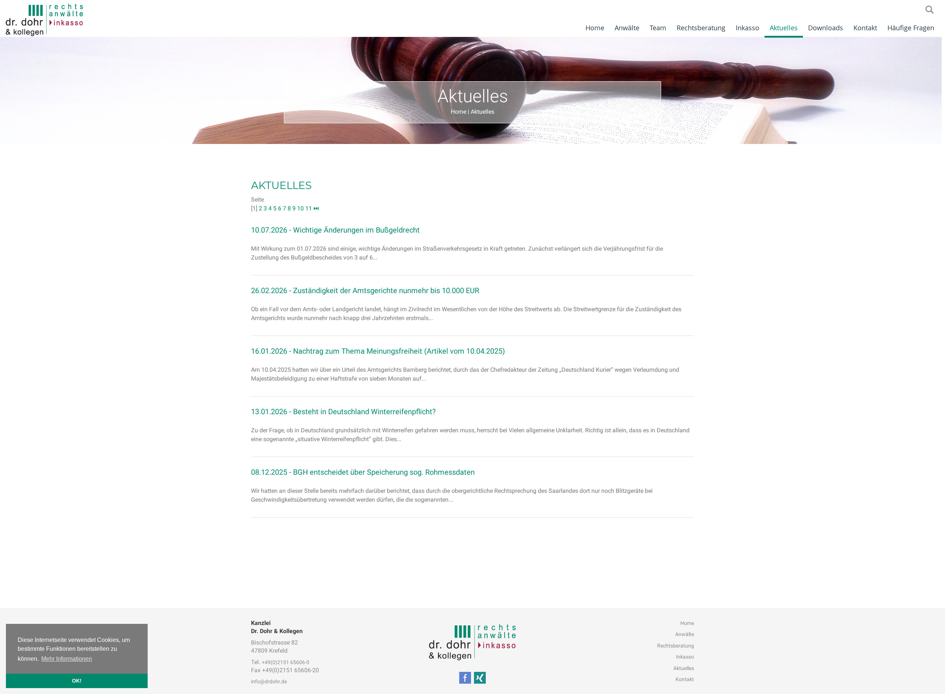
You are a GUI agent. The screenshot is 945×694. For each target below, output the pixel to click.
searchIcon (929, 10)
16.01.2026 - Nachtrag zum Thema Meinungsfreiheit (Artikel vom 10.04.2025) (378, 351)
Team (658, 27)
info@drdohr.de (269, 681)
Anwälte (627, 27)
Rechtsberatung (701, 27)
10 (300, 208)
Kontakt (865, 27)
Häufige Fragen (910, 27)
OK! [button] (77, 681)
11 (308, 208)
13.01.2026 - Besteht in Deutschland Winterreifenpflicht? (343, 411)
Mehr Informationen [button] (66, 659)
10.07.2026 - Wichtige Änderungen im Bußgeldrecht (335, 230)
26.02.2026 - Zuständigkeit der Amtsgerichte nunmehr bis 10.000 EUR (365, 290)
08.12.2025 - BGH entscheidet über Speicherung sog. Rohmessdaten (363, 472)
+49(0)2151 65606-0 (285, 662)
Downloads (825, 27)
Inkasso (747, 27)
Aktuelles (784, 27)
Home (594, 27)
